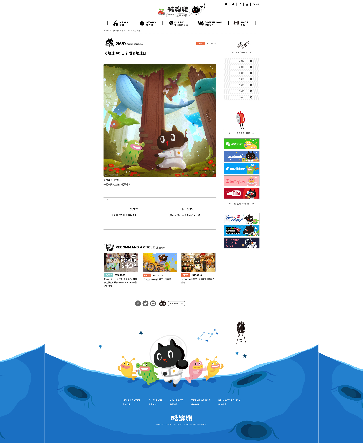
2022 (241, 91)
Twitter (233, 4)
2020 (241, 79)
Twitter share (145, 303)
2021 (241, 85)
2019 (241, 73)
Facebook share (138, 303)
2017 (241, 60)
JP (258, 4)
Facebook (240, 4)
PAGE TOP (241, 332)
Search (226, 4)
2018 (241, 67)
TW (254, 4)
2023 (241, 97)
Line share (153, 303)
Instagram (247, 4)
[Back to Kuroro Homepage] (181, 10)
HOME (106, 31)
